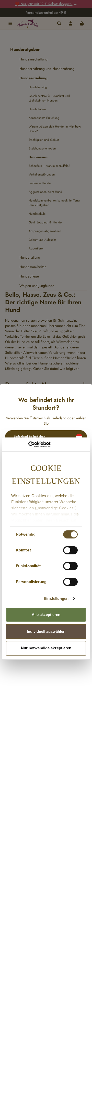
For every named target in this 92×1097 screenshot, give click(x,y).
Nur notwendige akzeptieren (46, 648)
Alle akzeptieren (46, 614)
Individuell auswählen (46, 631)
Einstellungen (56, 598)
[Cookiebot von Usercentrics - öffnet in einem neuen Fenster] (28, 444)
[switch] (70, 550)
